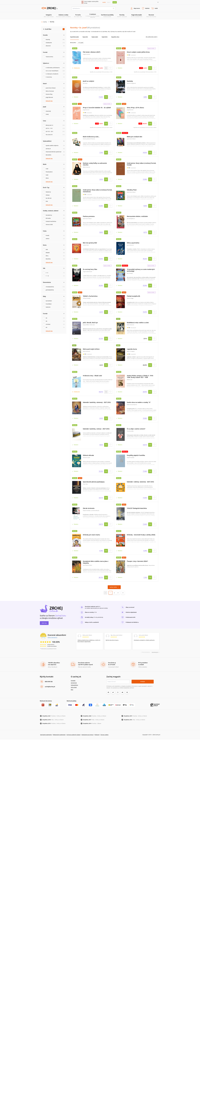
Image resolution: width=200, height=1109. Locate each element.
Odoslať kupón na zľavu (100, 575)
